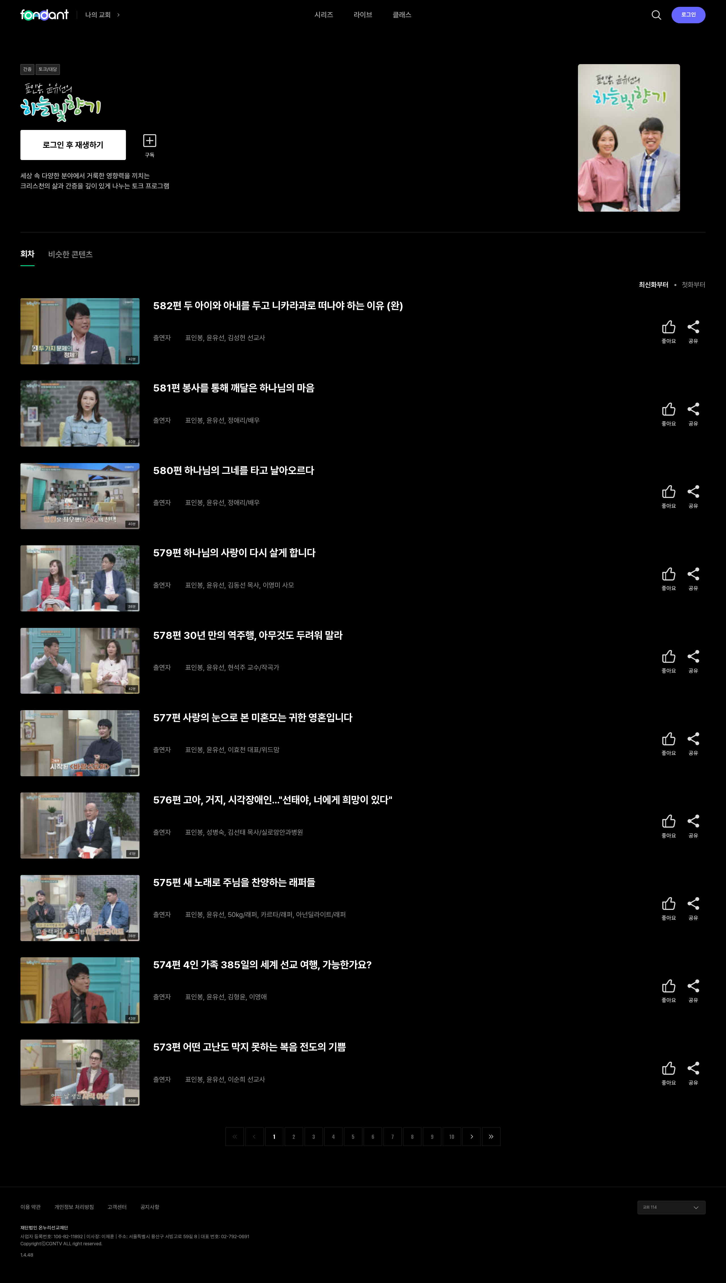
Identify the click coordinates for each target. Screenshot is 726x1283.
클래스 (402, 14)
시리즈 (324, 14)
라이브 (363, 14)
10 (451, 1136)
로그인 (688, 14)
